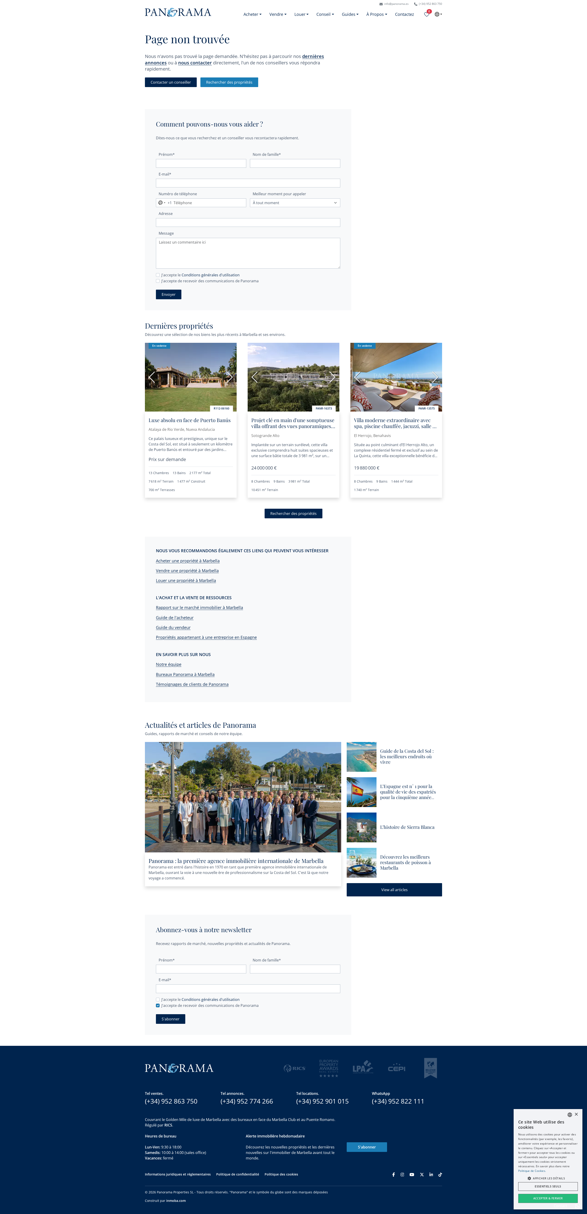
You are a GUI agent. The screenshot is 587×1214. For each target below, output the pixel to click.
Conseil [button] (323, 14)
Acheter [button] (251, 14)
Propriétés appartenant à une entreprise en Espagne (206, 637)
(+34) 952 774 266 (247, 1101)
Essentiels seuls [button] (548, 1186)
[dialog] (548, 1159)
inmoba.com (176, 1200)
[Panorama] (178, 12)
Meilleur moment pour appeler (279, 193)
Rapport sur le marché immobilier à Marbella (199, 607)
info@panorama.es (396, 4)
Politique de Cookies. (532, 1171)
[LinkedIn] (431, 1174)
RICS (168, 1125)
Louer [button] (299, 14)
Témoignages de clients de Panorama (192, 684)
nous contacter (195, 63)
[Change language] (438, 14)
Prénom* (167, 154)
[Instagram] (402, 1174)
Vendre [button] (276, 14)
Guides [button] (348, 14)
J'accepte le (200, 274)
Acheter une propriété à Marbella (188, 560)
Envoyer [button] (169, 294)
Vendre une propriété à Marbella (187, 570)
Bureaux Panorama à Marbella (185, 674)
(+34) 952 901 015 (322, 1101)
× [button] (576, 1114)
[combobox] (164, 203)
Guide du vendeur (173, 627)
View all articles (394, 889)
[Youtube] (412, 1174)
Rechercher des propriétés (229, 82)
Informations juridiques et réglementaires (178, 1174)
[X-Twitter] (422, 1174)
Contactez (404, 14)
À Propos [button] (375, 14)
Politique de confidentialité (237, 1174)
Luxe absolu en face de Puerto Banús (190, 420)
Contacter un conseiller (171, 82)
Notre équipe (168, 664)
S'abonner (367, 1147)
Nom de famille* (267, 154)
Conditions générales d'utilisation (211, 274)
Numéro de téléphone (178, 193)
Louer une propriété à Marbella (186, 580)
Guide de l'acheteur (175, 617)
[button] (548, 1178)
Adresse (166, 213)
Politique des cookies (281, 1174)
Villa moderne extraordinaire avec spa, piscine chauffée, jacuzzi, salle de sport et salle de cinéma (396, 426)
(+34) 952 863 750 (430, 4)
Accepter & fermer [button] (548, 1198)
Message (166, 233)
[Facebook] (393, 1174)
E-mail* (165, 174)
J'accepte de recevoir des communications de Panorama (210, 280)
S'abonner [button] (171, 1019)
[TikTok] (440, 1174)
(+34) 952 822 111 (398, 1101)
